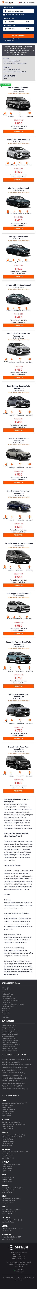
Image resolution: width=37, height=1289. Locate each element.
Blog (3, 992)
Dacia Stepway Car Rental (9, 1032)
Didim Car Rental (7, 1179)
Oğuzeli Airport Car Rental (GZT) (11, 1237)
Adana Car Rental (7, 1230)
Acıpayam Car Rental (8, 1203)
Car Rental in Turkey (8, 1006)
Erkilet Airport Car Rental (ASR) (11, 1209)
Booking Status (6, 996)
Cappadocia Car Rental (9, 1211)
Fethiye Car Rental (7, 1145)
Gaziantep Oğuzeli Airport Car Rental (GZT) (15, 1088)
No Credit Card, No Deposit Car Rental (13, 1004)
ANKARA (5, 1185)
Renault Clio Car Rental (9, 1025)
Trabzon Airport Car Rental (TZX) (12, 1086)
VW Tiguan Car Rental (8, 1046)
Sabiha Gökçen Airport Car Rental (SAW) (14, 1124)
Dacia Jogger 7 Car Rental (9, 1042)
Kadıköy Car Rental (7, 1128)
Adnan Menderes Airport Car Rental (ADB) (14, 1103)
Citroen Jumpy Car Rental (9, 1051)
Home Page (5, 988)
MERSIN (5, 1226)
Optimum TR (6, 1008)
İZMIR (4, 1101)
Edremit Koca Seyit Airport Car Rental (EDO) (15, 1078)
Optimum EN (5, 1011)
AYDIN (4, 1175)
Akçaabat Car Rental (8, 1222)
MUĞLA (5, 1132)
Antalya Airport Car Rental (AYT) (11, 1070)
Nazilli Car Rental (7, 1181)
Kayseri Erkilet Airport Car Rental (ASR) (13, 1083)
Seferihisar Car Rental (8, 1109)
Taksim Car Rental (7, 1126)
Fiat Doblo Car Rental (8, 1036)
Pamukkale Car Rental (8, 1200)
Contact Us (5, 1017)
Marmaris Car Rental (8, 1143)
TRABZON (6, 1217)
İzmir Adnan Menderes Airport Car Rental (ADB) (16, 1059)
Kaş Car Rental (6, 1171)
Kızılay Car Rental (7, 1192)
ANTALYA (5, 1162)
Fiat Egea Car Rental (8, 1028)
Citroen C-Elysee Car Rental (10, 1030)
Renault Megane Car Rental (10, 1040)
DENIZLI (5, 1196)
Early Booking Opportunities (10, 1000)
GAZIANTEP (6, 1235)
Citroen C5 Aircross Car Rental (11, 1044)
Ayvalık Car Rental (7, 1156)
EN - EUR (23, 2)
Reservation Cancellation (9, 998)
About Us (4, 1015)
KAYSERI (5, 1207)
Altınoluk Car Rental (8, 1158)
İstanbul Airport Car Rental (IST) (11, 1062)
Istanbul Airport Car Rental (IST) (11, 1122)
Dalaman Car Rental (8, 1141)
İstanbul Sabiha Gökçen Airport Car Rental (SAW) (16, 1065)
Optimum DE (5, 1013)
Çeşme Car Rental (7, 1105)
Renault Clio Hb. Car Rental (10, 1034)
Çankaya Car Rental (8, 1190)
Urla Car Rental (6, 1107)
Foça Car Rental (6, 1115)
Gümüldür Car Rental (8, 1111)
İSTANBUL (6, 1120)
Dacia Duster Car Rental (9, 1038)
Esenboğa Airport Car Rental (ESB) (12, 1188)
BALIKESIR (6, 1149)
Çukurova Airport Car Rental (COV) (12, 1080)
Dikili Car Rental (6, 1113)
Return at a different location (15, 14)
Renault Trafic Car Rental (9, 1048)
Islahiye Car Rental (7, 1239)
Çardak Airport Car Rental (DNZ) (11, 1198)
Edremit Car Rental (7, 1154)
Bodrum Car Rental (7, 1139)
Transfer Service (7, 990)
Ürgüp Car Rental (7, 1213)
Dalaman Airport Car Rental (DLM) (12, 1075)
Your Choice (6, 84)
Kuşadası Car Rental (8, 1177)
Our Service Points (7, 994)
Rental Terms (6, 1002)
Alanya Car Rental (7, 1166)
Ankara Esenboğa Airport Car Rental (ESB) (14, 1067)
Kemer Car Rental (7, 1168)
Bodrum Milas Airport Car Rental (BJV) (13, 1073)
